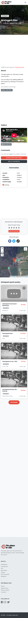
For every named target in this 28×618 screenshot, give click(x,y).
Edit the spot (7, 90)
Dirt (2, 568)
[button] (14, 260)
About (3, 586)
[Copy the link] (18, 241)
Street (3, 572)
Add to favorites (14, 161)
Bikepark (3, 576)
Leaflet (13, 276)
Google (25, 276)
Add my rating (14, 231)
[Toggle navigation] (25, 2)
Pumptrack (4, 566)
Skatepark (4, 564)
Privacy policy (5, 590)
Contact (3, 592)
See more (14, 402)
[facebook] (2, 603)
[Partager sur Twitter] (14, 241)
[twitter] (8, 603)
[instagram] (5, 603)
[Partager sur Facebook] (10, 241)
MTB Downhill (5, 574)
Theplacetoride (19, 67)
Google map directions (14, 157)
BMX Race (4, 570)
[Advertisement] (14, 50)
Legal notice (4, 588)
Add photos (7, 144)
